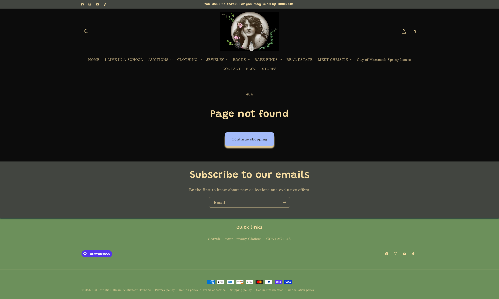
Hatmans (145, 290)
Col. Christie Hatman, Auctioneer (115, 290)
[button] (86, 31)
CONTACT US (278, 239)
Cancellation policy (301, 290)
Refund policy (188, 290)
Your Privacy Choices (243, 239)
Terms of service (214, 290)
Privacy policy (165, 290)
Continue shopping (250, 139)
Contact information (270, 290)
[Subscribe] (285, 202)
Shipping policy (241, 290)
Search (214, 239)
